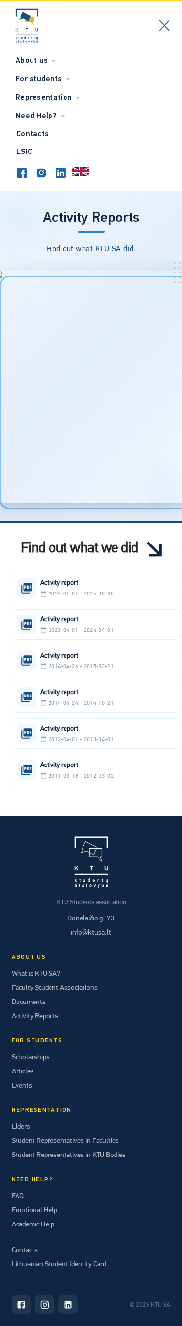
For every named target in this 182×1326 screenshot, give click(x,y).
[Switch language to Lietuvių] (80, 173)
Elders (21, 1126)
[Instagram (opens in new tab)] (41, 173)
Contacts (33, 134)
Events (22, 1085)
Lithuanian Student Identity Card (59, 1263)
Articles (23, 1071)
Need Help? (36, 116)
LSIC (24, 152)
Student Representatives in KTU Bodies (69, 1154)
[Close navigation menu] (164, 27)
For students (39, 79)
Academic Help (33, 1224)
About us (32, 61)
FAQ (18, 1195)
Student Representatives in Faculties (65, 1140)
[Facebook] (21, 1304)
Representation (44, 98)
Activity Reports (35, 1015)
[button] (96, 588)
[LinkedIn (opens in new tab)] (60, 173)
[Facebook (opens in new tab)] (22, 173)
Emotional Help (34, 1210)
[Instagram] (44, 1304)
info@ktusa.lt (91, 932)
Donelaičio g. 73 (91, 918)
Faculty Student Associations (55, 987)
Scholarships (31, 1057)
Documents (29, 1001)
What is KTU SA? (36, 973)
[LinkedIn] (68, 1304)
